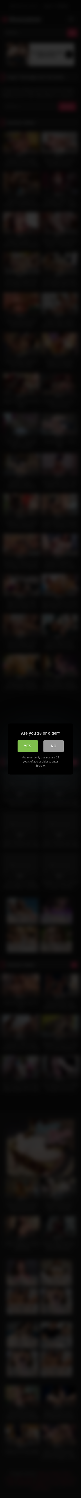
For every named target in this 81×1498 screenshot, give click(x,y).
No (53, 746)
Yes (27, 746)
